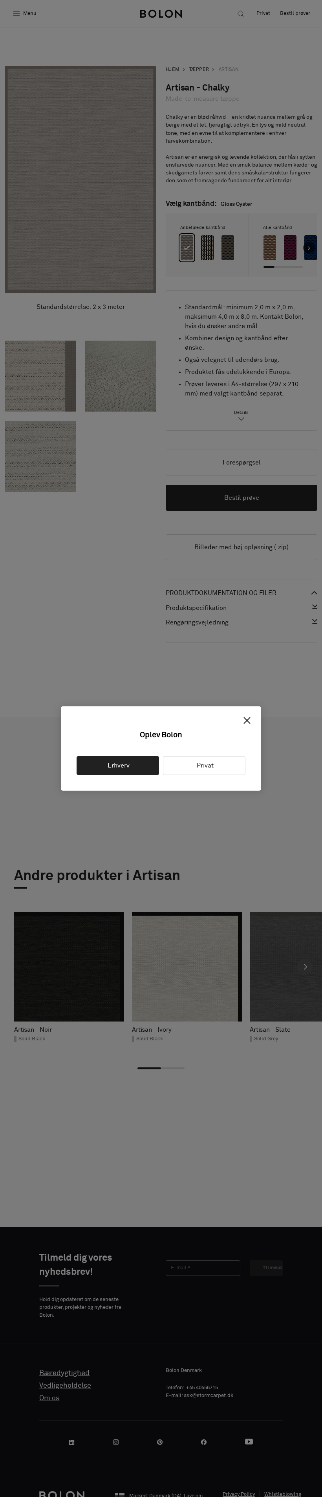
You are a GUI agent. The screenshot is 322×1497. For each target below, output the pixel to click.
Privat (204, 765)
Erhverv (118, 765)
